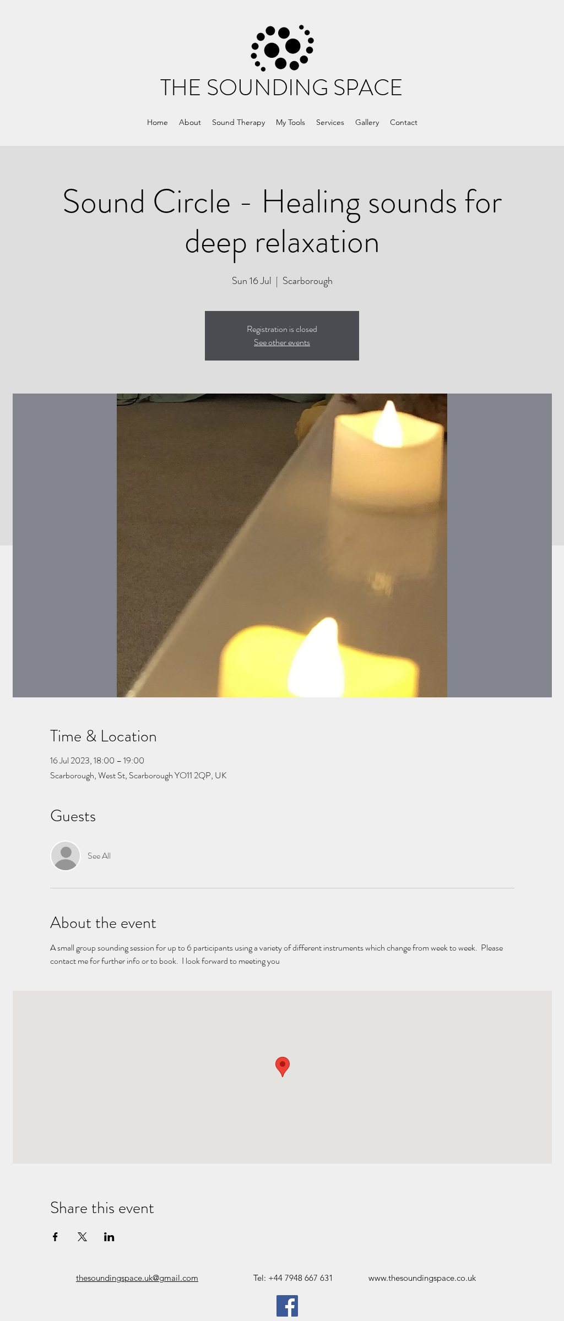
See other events (282, 342)
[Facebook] (287, 1306)
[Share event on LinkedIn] (109, 1236)
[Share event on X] (82, 1236)
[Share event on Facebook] (55, 1236)
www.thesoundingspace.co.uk (422, 1278)
